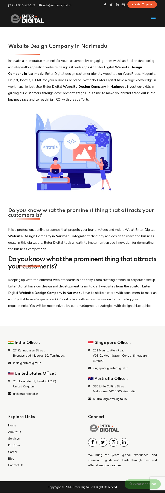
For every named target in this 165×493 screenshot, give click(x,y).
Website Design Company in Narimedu (94, 86)
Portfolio (14, 445)
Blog (11, 459)
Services (14, 439)
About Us (14, 432)
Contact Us (15, 465)
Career (12, 452)
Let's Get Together (142, 4)
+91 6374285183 (23, 5)
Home (12, 425)
